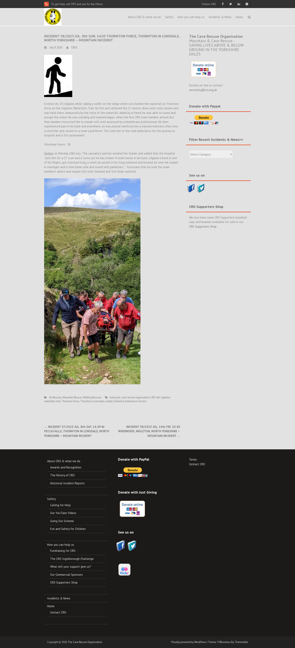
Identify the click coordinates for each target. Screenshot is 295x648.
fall (158, 397)
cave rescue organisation (135, 397)
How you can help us (191, 17)
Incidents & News (220, 17)
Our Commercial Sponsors (66, 574)
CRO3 (74, 47)
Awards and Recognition (65, 467)
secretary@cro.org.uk (203, 90)
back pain (115, 397)
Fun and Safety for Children (68, 529)
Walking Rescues (92, 397)
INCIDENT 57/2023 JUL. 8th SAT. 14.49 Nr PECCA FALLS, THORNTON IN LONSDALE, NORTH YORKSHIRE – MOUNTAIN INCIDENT (76, 431)
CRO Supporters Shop (203, 226)
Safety (169, 17)
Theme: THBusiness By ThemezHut (228, 642)
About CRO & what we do (144, 17)
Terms (193, 459)
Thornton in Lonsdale (92, 401)
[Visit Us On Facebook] (191, 187)
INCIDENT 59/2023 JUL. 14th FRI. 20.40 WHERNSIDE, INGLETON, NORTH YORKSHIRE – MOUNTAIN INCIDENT (149, 431)
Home (239, 17)
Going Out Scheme (62, 521)
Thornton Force (70, 401)
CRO (153, 397)
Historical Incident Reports (67, 483)
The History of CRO (62, 475)
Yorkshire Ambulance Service (130, 401)
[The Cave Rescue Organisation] (52, 16)
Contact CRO (58, 612)
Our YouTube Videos (63, 513)
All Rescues (55, 397)
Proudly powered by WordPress (188, 642)
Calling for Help (60, 505)
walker (109, 401)
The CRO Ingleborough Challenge (72, 559)
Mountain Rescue (72, 397)
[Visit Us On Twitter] (201, 187)
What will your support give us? (70, 566)
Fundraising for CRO (62, 551)
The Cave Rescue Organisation (85, 642)
